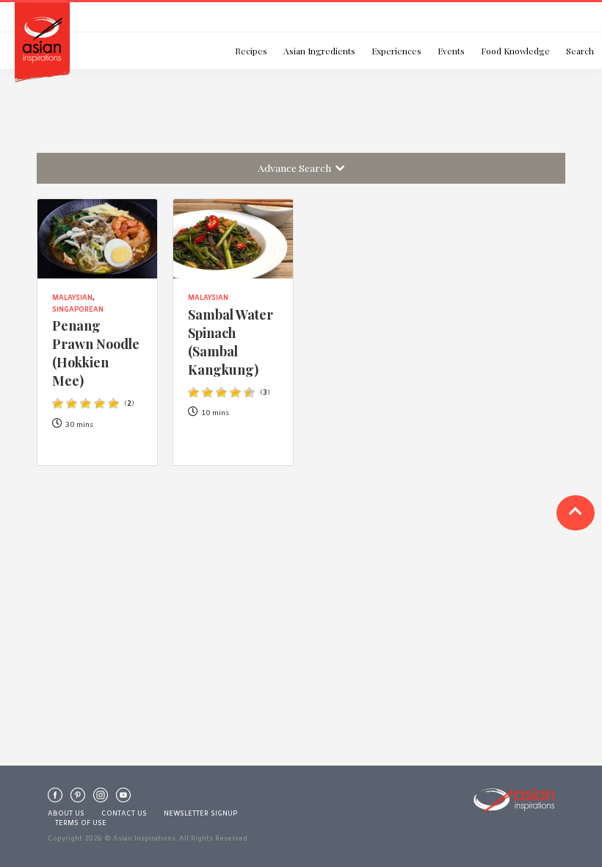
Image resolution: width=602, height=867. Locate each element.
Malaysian (72, 298)
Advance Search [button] (297, 167)
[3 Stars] (85, 403)
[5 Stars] (113, 403)
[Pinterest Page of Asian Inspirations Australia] (77, 799)
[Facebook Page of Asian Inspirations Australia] (55, 799)
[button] (575, 512)
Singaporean (78, 310)
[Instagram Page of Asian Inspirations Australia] (100, 799)
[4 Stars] (99, 403)
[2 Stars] (71, 403)
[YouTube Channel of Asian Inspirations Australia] (123, 799)
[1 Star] (57, 403)
